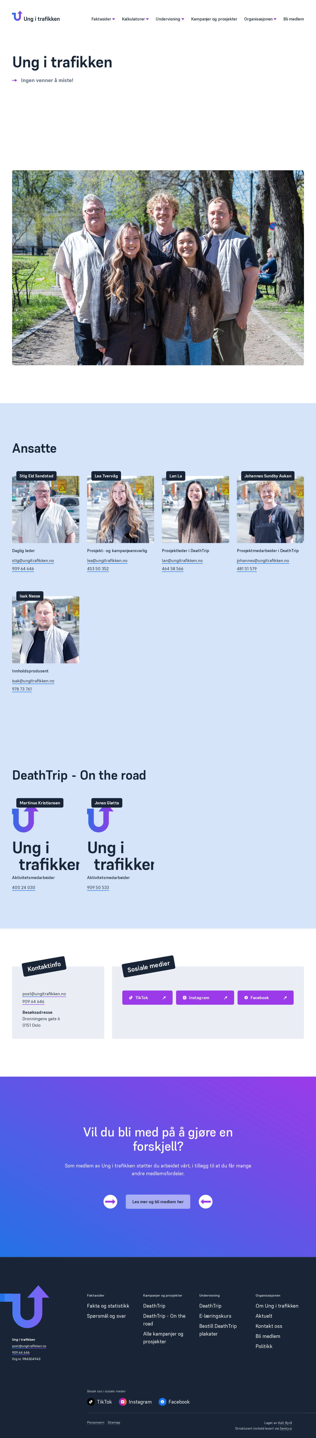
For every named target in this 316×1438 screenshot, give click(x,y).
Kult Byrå (285, 1423)
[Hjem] (36, 16)
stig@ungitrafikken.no (33, 560)
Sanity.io (286, 1428)
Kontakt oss (269, 1326)
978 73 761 (22, 689)
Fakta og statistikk (108, 1305)
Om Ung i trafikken (277, 1305)
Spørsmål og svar (106, 1316)
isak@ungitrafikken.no (33, 681)
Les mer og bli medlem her (158, 1201)
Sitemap (114, 1422)
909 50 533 (98, 887)
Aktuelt (264, 1316)
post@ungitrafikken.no (44, 994)
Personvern (95, 1422)
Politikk (264, 1346)
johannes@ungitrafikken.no (263, 560)
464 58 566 (172, 568)
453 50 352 (98, 568)
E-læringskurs (215, 1316)
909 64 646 (23, 568)
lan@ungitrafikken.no (182, 560)
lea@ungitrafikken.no (107, 560)
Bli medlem (268, 1336)
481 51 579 (247, 568)
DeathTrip (154, 1305)
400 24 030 (23, 887)
